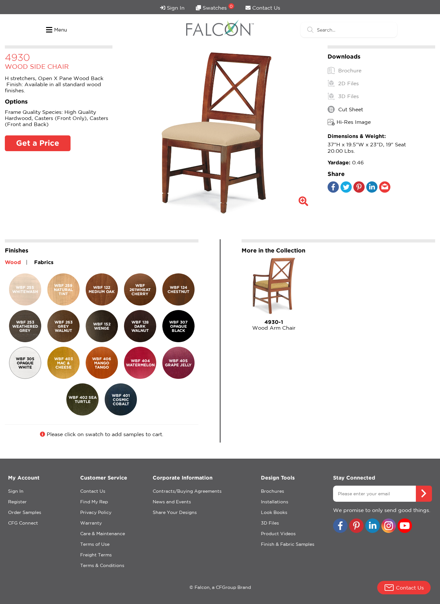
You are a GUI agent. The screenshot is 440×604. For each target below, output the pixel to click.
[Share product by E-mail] (384, 191)
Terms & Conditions (102, 565)
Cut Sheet (350, 109)
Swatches (217, 7)
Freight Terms (96, 554)
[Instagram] (388, 526)
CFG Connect (23, 523)
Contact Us (265, 8)
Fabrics (43, 262)
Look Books (274, 512)
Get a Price (37, 143)
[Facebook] (333, 191)
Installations (274, 501)
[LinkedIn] (372, 191)
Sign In (175, 8)
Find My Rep (94, 501)
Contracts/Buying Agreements (187, 491)
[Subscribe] (424, 494)
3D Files (348, 96)
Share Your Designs (175, 512)
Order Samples (24, 512)
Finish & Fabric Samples (287, 544)
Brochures (272, 491)
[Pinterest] (359, 191)
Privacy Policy (95, 512)
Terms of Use (95, 544)
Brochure (349, 70)
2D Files (348, 83)
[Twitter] (346, 191)
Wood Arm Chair (273, 325)
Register (17, 501)
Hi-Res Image (354, 122)
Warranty (91, 523)
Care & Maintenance (102, 533)
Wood (13, 262)
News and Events (172, 501)
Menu (60, 29)
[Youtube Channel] (404, 526)
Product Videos (278, 533)
